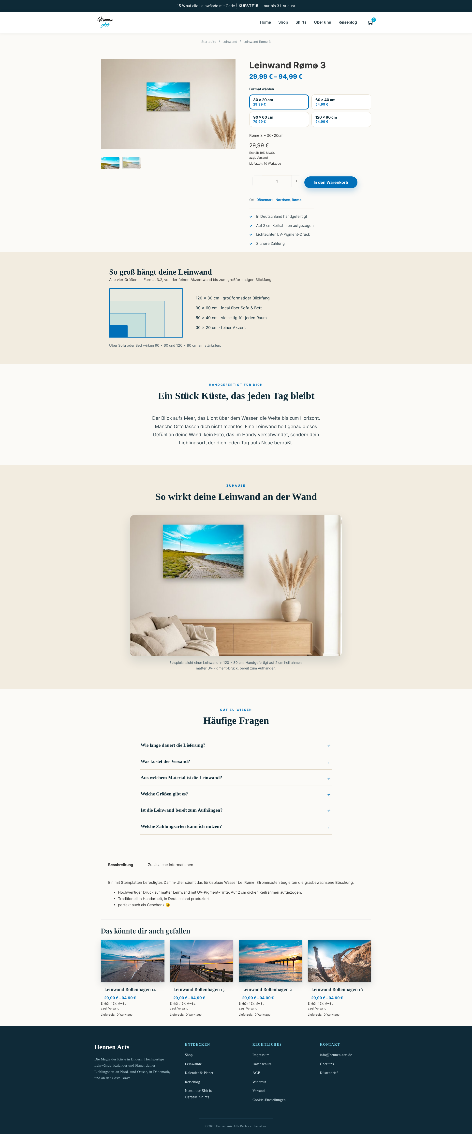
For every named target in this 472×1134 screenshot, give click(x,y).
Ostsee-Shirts (197, 1097)
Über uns (322, 22)
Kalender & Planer (199, 1073)
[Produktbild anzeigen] (168, 104)
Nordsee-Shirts (198, 1090)
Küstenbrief (329, 1073)
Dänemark (265, 200)
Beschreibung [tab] (120, 864)
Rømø (297, 200)
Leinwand (229, 42)
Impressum (260, 1055)
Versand (262, 157)
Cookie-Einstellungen (269, 1100)
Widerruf (259, 1082)
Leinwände (193, 1064)
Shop (283, 22)
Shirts (301, 22)
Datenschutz (261, 1064)
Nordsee (283, 200)
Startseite (208, 42)
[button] (236, 745)
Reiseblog (348, 22)
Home (265, 22)
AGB (256, 1073)
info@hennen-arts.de (336, 1055)
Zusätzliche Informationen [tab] (170, 864)
